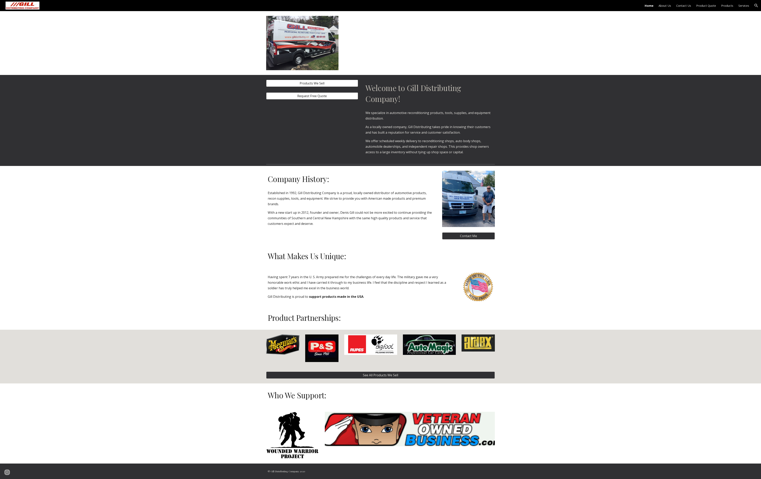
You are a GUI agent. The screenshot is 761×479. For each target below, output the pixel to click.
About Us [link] (665, 6)
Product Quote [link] (706, 6)
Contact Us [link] (683, 6)
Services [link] (743, 6)
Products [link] (727, 6)
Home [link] (649, 6)
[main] (429, 93)
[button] (756, 5)
